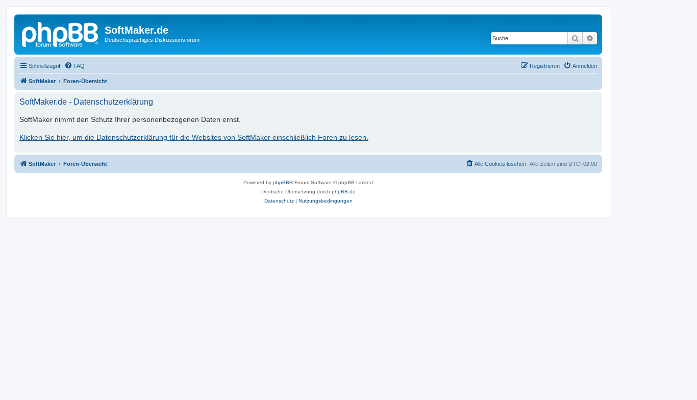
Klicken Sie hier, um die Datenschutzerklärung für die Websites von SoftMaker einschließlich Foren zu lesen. (193, 137)
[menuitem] (74, 66)
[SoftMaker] (61, 33)
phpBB (281, 182)
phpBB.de (344, 191)
